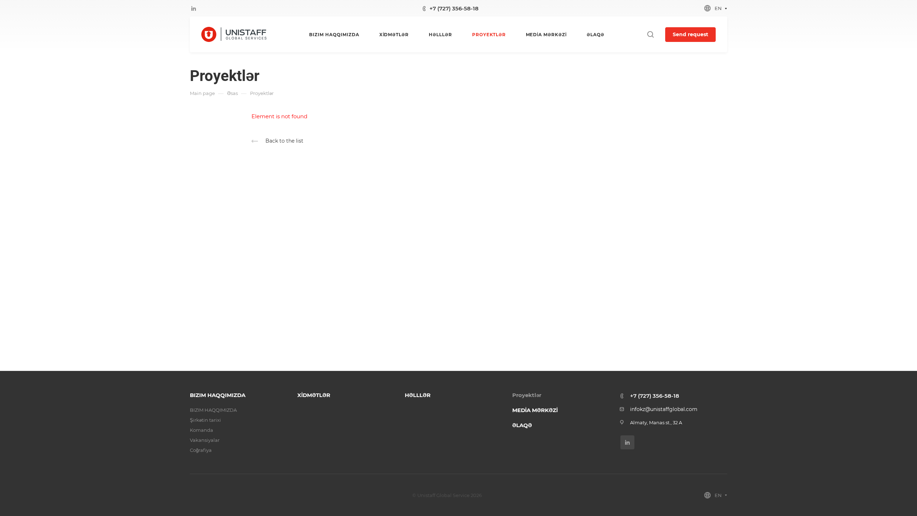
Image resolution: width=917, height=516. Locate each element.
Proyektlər (526, 395)
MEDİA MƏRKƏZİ (535, 410)
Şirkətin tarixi (205, 420)
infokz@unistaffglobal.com (663, 409)
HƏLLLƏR (418, 395)
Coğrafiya (201, 450)
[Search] (650, 34)
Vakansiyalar (205, 440)
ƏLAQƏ (522, 425)
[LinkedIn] (193, 8)
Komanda (201, 430)
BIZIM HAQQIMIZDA (217, 395)
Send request (690, 34)
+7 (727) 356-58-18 (454, 8)
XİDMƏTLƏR (313, 395)
